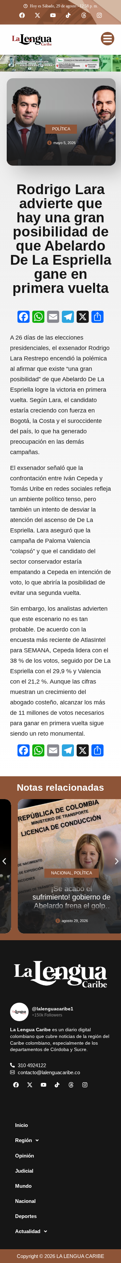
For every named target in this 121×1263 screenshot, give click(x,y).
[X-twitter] (37, 15)
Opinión (24, 1156)
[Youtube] (52, 15)
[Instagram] (99, 15)
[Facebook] (22, 15)
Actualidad (27, 1231)
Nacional (25, 1201)
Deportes (26, 1216)
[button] (4, 861)
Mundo (23, 1186)
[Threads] (83, 15)
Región (23, 1140)
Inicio (21, 1125)
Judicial (24, 1171)
